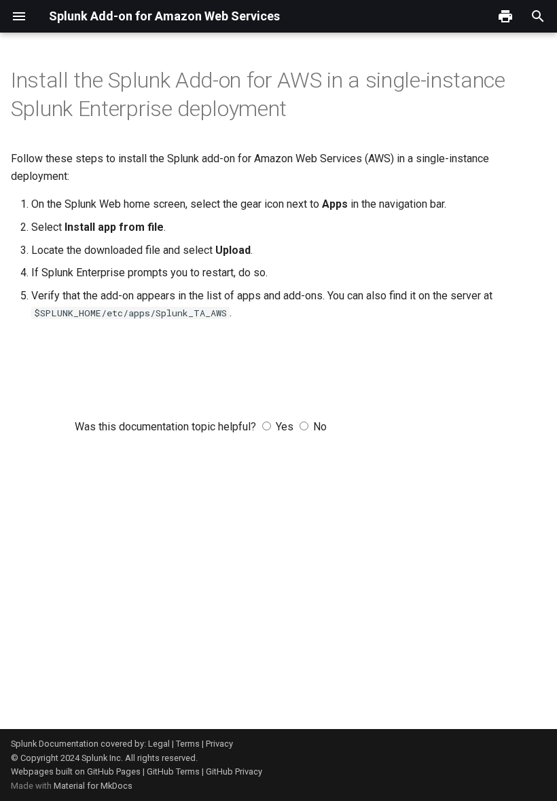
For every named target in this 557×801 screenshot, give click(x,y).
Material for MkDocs (93, 786)
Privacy (219, 744)
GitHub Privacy (234, 771)
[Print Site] (505, 16)
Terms (188, 744)
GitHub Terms (173, 771)
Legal (159, 744)
